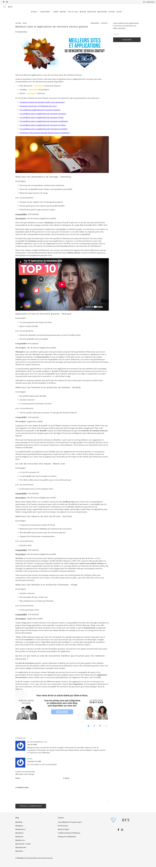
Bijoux (34, 12)
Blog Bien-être (20, 840)
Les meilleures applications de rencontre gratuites (40, 110)
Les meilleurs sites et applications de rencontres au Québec (44, 129)
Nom (17, 778)
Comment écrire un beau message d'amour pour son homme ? (45, 133)
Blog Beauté (19, 836)
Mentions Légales (63, 829)
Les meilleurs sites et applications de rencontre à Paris (41, 117)
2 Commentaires (21, 32)
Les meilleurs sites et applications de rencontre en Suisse (43, 125)
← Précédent (94, 23)
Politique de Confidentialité (67, 836)
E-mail (66, 778)
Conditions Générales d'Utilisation (69, 833)
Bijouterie (45, 12)
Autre (119, 12)
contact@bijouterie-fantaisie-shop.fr (70, 822)
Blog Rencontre (20, 829)
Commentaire (22, 787)
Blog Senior (19, 851)
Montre (63, 12)
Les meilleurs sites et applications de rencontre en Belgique (44, 121)
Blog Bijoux (19, 826)
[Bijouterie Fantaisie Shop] (13, 6)
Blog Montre (19, 833)
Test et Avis (73, 12)
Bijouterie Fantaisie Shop (28, 858)
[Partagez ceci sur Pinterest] (100, 726)
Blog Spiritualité (20, 847)
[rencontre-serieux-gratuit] (62, 719)
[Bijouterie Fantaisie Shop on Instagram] (7, 2)
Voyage (111, 12)
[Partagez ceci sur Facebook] (94, 726)
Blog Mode (18, 822)
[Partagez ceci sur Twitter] (88, 726)
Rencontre (102, 12)
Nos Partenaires (63, 826)
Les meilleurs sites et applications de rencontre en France (43, 114)
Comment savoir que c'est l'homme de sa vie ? (38, 106)
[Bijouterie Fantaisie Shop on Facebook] (3, 2)
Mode (56, 12)
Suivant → (105, 23)
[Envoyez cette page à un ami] (105, 726)
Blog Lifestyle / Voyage (22, 844)
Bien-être (92, 12)
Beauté (83, 12)
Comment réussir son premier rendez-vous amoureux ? (42, 102)
